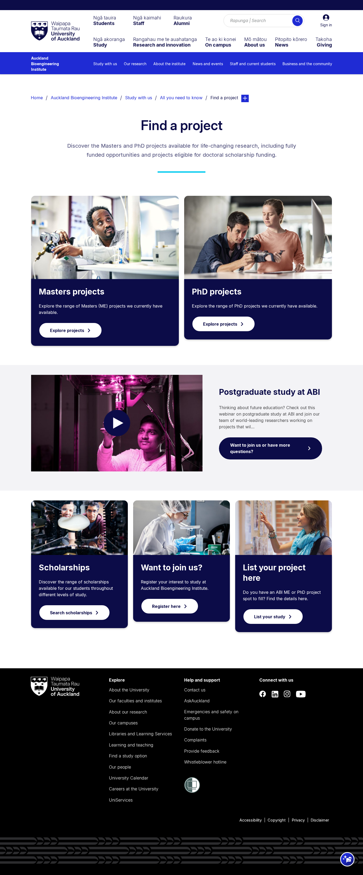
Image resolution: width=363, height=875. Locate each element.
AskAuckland (197, 700)
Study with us (138, 97)
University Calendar (128, 778)
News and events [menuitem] (208, 63)
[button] (326, 20)
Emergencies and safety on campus (211, 715)
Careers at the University (133, 788)
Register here (166, 606)
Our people (120, 767)
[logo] (55, 31)
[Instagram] (287, 694)
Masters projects (71, 291)
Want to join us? (171, 567)
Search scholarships (71, 612)
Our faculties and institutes (135, 700)
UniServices (121, 800)
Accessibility (250, 820)
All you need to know (181, 97)
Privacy (298, 820)
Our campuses (123, 722)
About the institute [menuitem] (169, 63)
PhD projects (217, 291)
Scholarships (64, 567)
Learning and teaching (131, 745)
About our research (128, 712)
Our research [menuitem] (135, 63)
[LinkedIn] (275, 694)
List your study (269, 616)
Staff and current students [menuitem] (253, 63)
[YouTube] (301, 694)
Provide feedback (201, 751)
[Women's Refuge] (192, 791)
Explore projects (67, 330)
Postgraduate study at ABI (269, 392)
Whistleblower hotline (205, 762)
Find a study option (128, 755)
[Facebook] (262, 694)
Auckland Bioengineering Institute (45, 64)
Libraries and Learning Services (140, 733)
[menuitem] (104, 20)
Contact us (194, 689)
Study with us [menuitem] (105, 63)
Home (37, 97)
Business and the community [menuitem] (307, 63)
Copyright (277, 820)
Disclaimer (320, 820)
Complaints (195, 740)
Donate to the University (208, 729)
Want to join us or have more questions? (260, 448)
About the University (129, 689)
